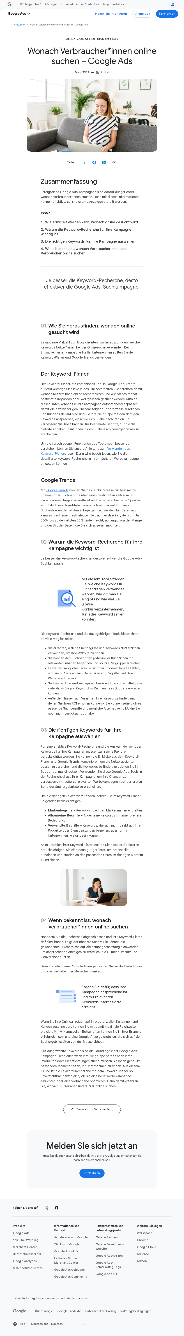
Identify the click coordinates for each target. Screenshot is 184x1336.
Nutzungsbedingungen (135, 1311)
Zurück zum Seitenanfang (94, 1109)
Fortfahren (167, 14)
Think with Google (67, 1244)
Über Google (44, 1311)
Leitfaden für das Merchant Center (66, 1261)
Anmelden (142, 14)
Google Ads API (106, 1274)
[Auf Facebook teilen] (94, 162)
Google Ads (21, 1233)
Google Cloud (146, 1247)
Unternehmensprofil (27, 1254)
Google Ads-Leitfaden (69, 1270)
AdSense (143, 1254)
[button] (114, 162)
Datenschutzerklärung (100, 1311)
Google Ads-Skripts (109, 1256)
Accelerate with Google (71, 1237)
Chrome (142, 1240)
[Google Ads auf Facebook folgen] (56, 1208)
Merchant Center (25, 1247)
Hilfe (22, 1324)
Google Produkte (69, 1311)
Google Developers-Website (110, 1247)
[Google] (19, 1311)
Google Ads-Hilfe (66, 1251)
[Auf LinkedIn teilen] (104, 162)
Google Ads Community (70, 1277)
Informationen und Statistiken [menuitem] (80, 4)
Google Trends (57, 490)
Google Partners (107, 1237)
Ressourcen (19, 24)
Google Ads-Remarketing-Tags (108, 1265)
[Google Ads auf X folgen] (46, 1208)
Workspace (144, 1233)
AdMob (142, 1261)
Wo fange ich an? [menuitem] (31, 4)
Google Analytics (25, 1261)
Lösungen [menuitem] (51, 4)
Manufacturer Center (28, 1268)
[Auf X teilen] (84, 162)
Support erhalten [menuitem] (113, 4)
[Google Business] (9, 4)
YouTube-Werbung (25, 1240)
